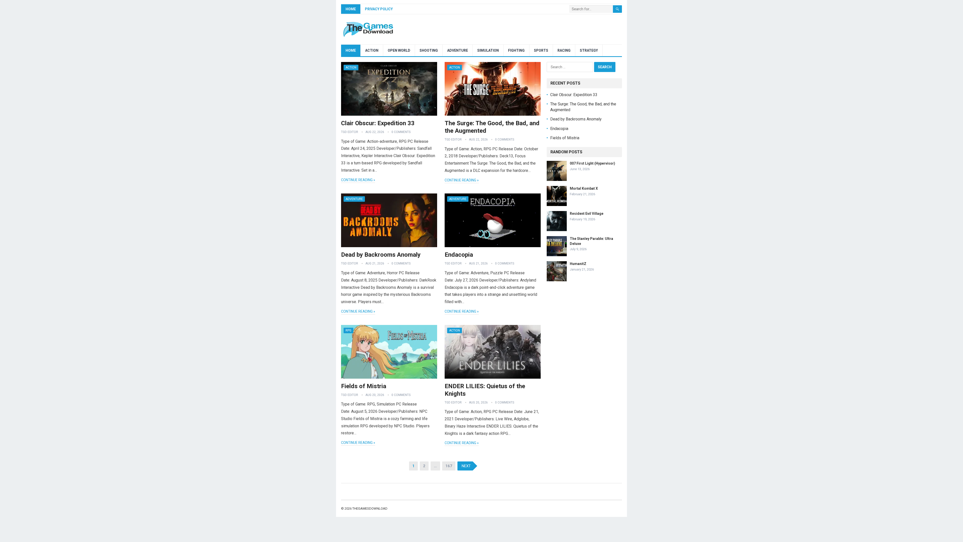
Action (371, 50)
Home (351, 9)
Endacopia (459, 254)
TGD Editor (349, 132)
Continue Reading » (358, 180)
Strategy (589, 50)
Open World (399, 50)
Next (466, 466)
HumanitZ (578, 264)
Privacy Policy (379, 9)
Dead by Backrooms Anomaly (381, 254)
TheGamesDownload (369, 508)
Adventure (457, 50)
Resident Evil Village (586, 214)
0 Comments (401, 132)
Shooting (429, 50)
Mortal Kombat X (584, 188)
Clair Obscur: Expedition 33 (378, 123)
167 (448, 466)
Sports (541, 50)
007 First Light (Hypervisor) (592, 163)
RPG (348, 330)
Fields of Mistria (363, 386)
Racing (564, 50)
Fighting (516, 50)
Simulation (488, 50)
